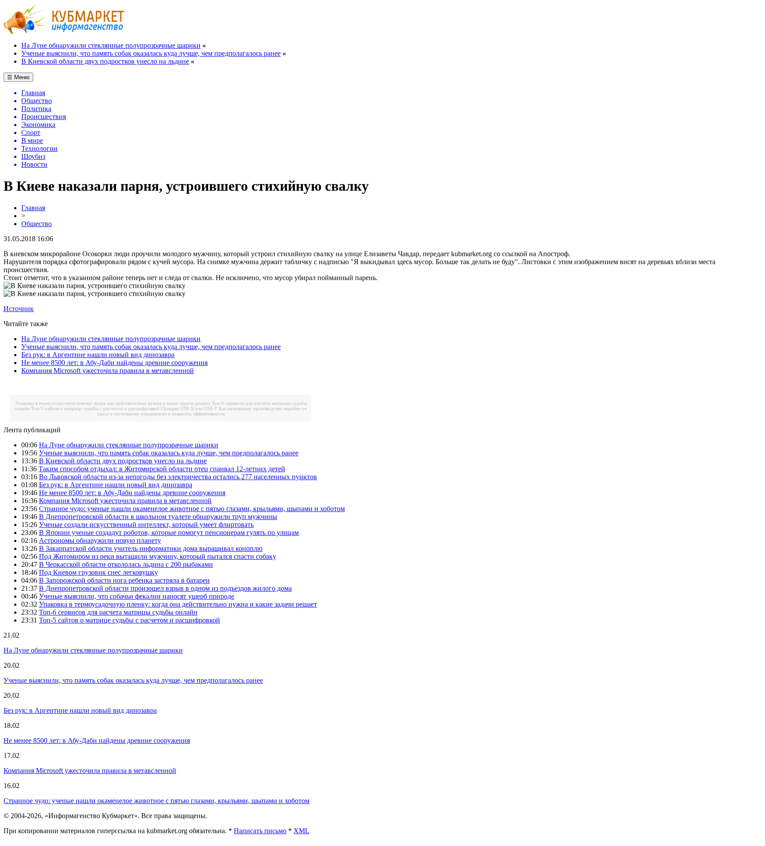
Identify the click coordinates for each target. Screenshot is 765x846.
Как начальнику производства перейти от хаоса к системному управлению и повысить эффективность (202, 411)
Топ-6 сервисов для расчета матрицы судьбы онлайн (118, 612)
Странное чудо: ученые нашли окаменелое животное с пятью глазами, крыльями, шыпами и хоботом (192, 508)
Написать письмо (260, 830)
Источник (19, 308)
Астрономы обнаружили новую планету (100, 540)
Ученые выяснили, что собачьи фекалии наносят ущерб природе (136, 596)
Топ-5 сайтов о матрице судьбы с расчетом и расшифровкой (95, 408)
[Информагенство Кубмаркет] (64, 32)
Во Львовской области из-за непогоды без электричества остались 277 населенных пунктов (178, 477)
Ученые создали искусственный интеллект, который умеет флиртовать (146, 524)
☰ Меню (18, 77)
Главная (33, 208)
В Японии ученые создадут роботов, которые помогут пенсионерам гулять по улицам (169, 532)
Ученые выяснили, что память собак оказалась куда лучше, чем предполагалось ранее (151, 53)
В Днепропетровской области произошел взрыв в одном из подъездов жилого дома (165, 588)
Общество (36, 223)
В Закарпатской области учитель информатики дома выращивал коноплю (151, 548)
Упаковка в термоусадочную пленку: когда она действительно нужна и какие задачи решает (112, 403)
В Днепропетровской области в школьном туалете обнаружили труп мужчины (158, 516)
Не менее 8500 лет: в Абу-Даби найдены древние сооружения (114, 362)
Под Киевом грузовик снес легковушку (98, 572)
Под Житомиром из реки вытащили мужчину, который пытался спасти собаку (157, 556)
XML (301, 830)
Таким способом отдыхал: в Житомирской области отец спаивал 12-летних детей (162, 469)
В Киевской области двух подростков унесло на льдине (105, 61)
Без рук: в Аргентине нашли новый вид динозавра (97, 354)
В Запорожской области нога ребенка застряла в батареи (124, 580)
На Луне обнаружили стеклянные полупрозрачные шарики (111, 45)
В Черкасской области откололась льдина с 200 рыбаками (126, 564)
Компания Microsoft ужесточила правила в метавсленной (107, 370)
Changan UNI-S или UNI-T (189, 408)
